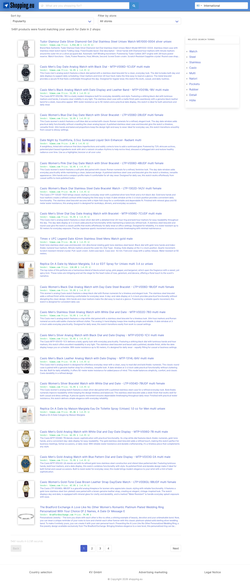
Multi (192, 73)
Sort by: (16, 15)
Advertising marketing (153, 572)
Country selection (40, 572)
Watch (193, 51)
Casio (193, 67)
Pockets (194, 84)
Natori (193, 78)
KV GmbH (95, 572)
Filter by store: (107, 15)
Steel (192, 56)
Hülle (192, 100)
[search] (134, 5)
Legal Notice (212, 572)
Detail (193, 95)
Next (176, 548)
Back (16, 548)
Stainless (195, 62)
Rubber (193, 89)
